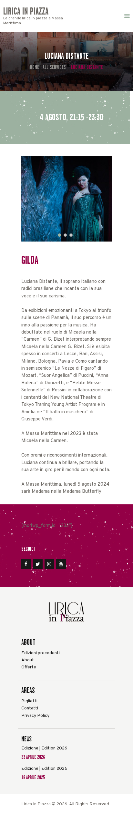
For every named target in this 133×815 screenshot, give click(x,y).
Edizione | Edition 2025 (44, 768)
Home (34, 67)
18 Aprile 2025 (33, 777)
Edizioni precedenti (40, 653)
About (27, 660)
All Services (54, 67)
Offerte (28, 667)
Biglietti (29, 701)
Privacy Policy (35, 715)
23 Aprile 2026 (33, 757)
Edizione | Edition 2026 (44, 748)
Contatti (29, 708)
